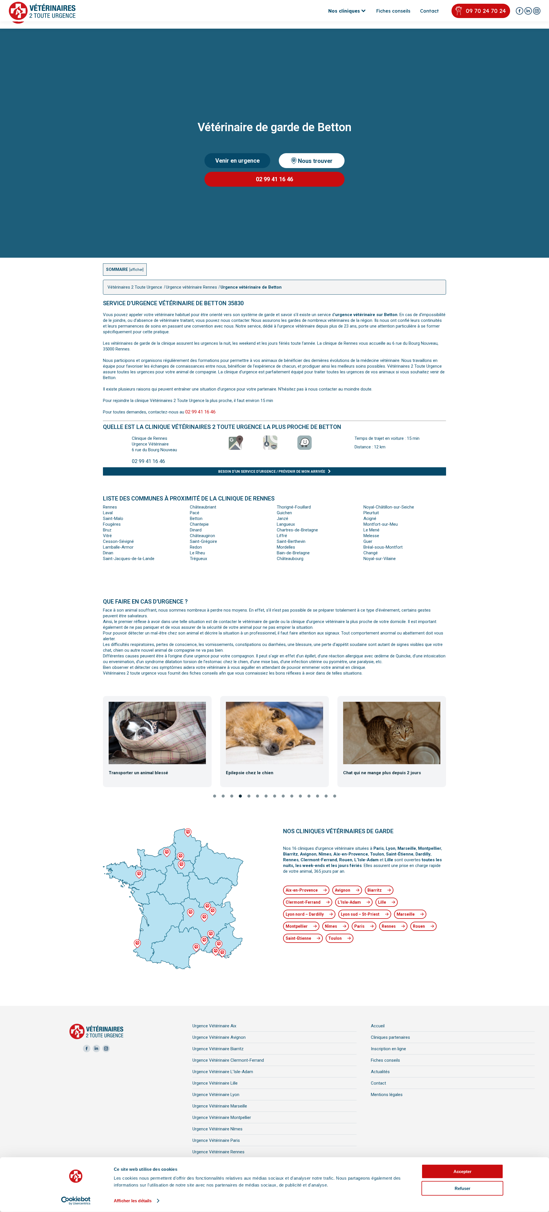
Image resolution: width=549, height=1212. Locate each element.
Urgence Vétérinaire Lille (215, 1083)
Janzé (282, 518)
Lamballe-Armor (118, 547)
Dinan (108, 552)
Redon (196, 547)
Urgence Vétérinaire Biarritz (218, 1048)
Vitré (107, 535)
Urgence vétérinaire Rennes (191, 287)
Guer (367, 541)
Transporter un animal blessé (138, 772)
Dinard (196, 530)
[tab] (214, 796)
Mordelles (286, 547)
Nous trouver (315, 160)
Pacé (194, 512)
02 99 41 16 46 (274, 179)
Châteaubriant (203, 507)
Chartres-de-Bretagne (297, 530)
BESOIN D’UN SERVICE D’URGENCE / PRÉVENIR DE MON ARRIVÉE (271, 472)
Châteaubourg (290, 558)
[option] (157, 740)
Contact (378, 1083)
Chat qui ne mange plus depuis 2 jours (382, 772)
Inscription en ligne (388, 1048)
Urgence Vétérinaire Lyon (215, 1094)
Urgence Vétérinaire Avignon (219, 1037)
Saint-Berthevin (291, 541)
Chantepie (199, 524)
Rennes (110, 507)
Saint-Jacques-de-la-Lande (128, 558)
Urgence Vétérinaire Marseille (219, 1106)
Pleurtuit (371, 512)
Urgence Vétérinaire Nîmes (217, 1129)
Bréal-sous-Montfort (383, 547)
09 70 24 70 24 (486, 10)
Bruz (107, 530)
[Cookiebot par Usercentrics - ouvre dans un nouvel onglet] (76, 1201)
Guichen (284, 512)
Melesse (371, 535)
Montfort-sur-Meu (380, 524)
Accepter (462, 1171)
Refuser (462, 1188)
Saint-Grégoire (203, 541)
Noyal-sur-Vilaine (379, 558)
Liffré (282, 535)
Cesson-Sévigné (118, 541)
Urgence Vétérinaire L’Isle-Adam (222, 1071)
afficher (136, 269)
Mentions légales (387, 1094)
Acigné (369, 518)
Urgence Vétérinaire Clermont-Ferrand (228, 1060)
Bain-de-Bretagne (293, 552)
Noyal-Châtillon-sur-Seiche (388, 507)
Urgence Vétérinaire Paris (216, 1140)
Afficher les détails (133, 1200)
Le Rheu (197, 552)
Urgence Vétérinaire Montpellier (221, 1117)
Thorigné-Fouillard (294, 507)
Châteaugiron (202, 535)
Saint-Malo (113, 518)
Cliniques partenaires (390, 1037)
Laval (108, 512)
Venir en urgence (237, 160)
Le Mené (371, 530)
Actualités (380, 1071)
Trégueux (198, 558)
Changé (370, 552)
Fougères (112, 524)
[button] (98, 742)
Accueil (378, 1025)
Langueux (286, 524)
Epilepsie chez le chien (249, 772)
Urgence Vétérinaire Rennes (218, 1151)
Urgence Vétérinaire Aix (214, 1025)
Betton (196, 518)
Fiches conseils (385, 1060)
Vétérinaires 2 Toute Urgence (135, 287)
